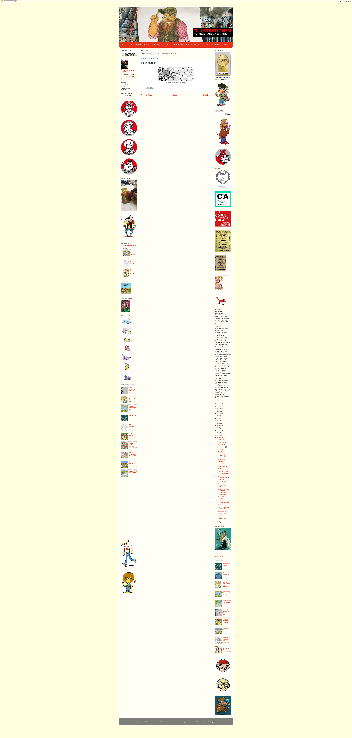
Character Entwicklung (225, 573)
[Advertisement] (129, 508)
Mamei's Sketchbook (129, 259)
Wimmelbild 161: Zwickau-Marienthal (133, 252)
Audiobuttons (222, 518)
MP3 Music (221, 451)
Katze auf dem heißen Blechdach (224, 508)
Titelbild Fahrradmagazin (223, 476)
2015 (218, 432)
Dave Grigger (127, 269)
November (221, 442)
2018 (218, 425)
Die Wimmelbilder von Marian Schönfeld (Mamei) (129, 247)
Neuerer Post (146, 95)
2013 (218, 437)
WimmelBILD (222, 459)
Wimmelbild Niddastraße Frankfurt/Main (132, 455)
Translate (173, 53)
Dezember (221, 439)
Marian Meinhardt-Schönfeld (128, 71)
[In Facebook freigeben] (151, 88)
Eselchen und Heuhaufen (132, 416)
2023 (218, 413)
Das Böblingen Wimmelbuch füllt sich (133, 407)
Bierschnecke (222, 511)
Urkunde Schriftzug (223, 473)
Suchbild (220, 461)
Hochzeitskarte (222, 466)
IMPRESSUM (219, 556)
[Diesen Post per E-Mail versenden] (146, 88)
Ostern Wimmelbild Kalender (223, 497)
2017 (218, 428)
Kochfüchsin (221, 504)
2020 (218, 420)
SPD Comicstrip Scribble (133, 262)
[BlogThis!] (147, 88)
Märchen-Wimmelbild (132, 462)
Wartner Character (223, 464)
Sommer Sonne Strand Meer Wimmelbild (222, 485)
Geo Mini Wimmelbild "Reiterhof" (132, 435)
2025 (218, 408)
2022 (218, 416)
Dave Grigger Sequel (132, 272)
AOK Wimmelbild (132, 425)
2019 (218, 423)
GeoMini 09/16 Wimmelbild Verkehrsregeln (133, 446)
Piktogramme (222, 494)
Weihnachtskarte (223, 516)
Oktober (220, 444)
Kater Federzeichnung (224, 471)
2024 (218, 411)
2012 (218, 522)
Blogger (212, 722)
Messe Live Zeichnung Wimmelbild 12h (132, 390)
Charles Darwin (222, 513)
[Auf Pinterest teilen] (153, 88)
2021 (218, 418)
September (221, 447)
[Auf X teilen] (149, 88)
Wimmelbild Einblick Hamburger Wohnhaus (224, 491)
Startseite (176, 95)
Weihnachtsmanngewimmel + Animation (224, 501)
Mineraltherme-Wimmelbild (133, 471)
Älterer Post (206, 95)
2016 (218, 430)
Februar (220, 449)
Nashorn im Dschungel (222, 480)
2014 (218, 435)
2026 (218, 406)
